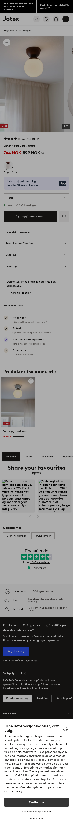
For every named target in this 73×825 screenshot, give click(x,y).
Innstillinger (36, 818)
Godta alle (36, 802)
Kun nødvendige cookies (36, 811)
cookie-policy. (13, 791)
